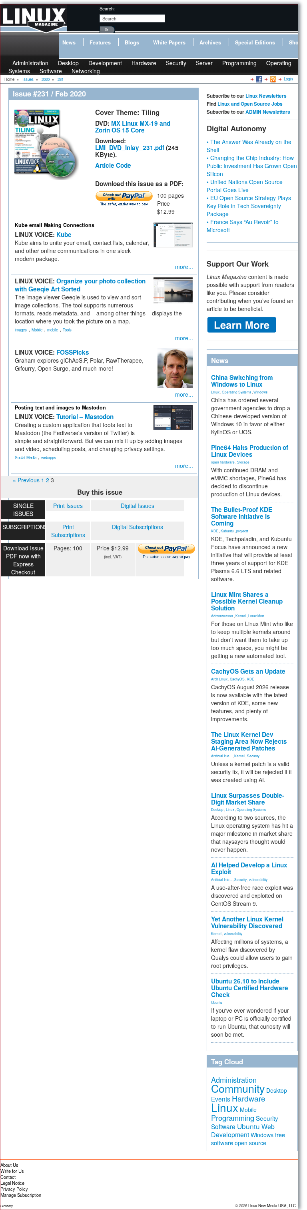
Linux (215, 391)
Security (176, 63)
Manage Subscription (20, 1195)
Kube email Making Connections (54, 225)
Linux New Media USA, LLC (272, 1205)
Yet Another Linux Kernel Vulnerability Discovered (247, 922)
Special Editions (255, 42)
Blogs (132, 42)
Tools (67, 330)
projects (242, 530)
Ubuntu (216, 1002)
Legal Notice (12, 1183)
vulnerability (258, 879)
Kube (64, 234)
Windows (260, 391)
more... (184, 267)
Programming (239, 63)
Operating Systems (236, 391)
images (21, 330)
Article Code (113, 165)
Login (288, 79)
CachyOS (237, 678)
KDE (214, 530)
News (69, 42)
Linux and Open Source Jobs (250, 103)
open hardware (223, 462)
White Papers (169, 42)
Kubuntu (227, 530)
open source (250, 1143)
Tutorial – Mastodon (85, 416)
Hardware (144, 63)
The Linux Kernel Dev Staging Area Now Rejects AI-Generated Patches (249, 741)
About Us (9, 1165)
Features (100, 42)
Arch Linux (219, 678)
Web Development (243, 1130)
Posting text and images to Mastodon (60, 407)
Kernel (240, 615)
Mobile (37, 330)
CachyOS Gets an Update (248, 671)
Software (51, 71)
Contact (8, 1177)
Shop (295, 42)
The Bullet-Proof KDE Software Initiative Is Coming (241, 516)
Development (105, 63)
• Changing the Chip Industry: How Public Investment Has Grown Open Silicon (252, 166)
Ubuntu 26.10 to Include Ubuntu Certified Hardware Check (249, 988)
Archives (210, 42)
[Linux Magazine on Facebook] (258, 79)
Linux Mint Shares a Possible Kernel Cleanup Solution (247, 601)
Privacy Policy (14, 1189)
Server (204, 63)
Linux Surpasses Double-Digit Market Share (247, 799)
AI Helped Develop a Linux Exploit (249, 868)
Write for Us (12, 1171)
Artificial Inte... (221, 755)
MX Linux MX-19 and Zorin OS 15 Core (132, 126)
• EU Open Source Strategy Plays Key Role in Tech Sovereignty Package (249, 206)
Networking (86, 71)
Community (238, 1088)
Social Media (25, 457)
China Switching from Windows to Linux (242, 381)
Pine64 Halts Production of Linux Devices (249, 451)
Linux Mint (256, 615)
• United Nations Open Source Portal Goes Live (245, 186)
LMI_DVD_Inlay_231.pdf (129, 147)
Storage (243, 462)
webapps (48, 457)
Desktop (217, 809)
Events (220, 1098)
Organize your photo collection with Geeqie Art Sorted (80, 285)
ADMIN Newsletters (267, 111)
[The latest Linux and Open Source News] (272, 79)
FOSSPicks (72, 352)
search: (107, 8)
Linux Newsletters (266, 95)
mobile (52, 330)
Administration (222, 615)
